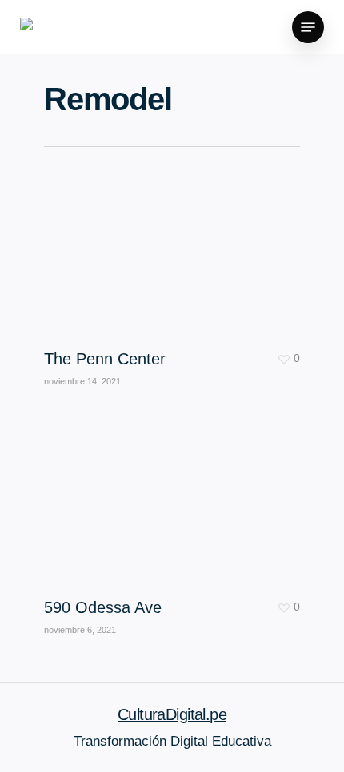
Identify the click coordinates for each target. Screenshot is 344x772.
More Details (176, 489)
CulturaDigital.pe (172, 714)
